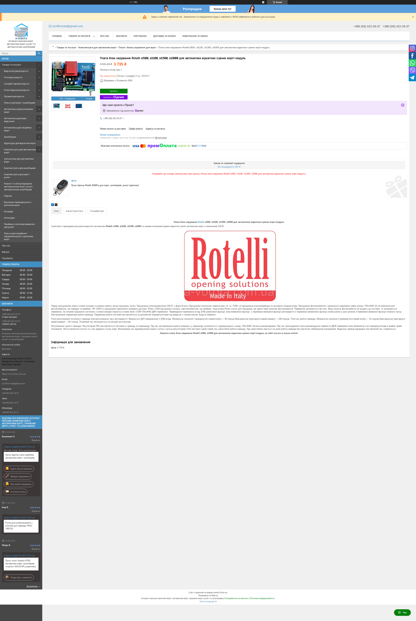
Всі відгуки (32, 586)
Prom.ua (223, 592)
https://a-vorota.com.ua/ (14, 373)
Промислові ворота (14, 96)
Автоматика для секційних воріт (18, 129)
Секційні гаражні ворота (16, 83)
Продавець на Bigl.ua (208, 595)
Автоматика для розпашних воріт (18, 110)
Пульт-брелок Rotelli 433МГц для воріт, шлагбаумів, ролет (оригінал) (105, 185)
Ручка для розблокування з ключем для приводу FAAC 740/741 (18, 526)
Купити (113, 91)
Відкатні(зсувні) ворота (16, 71)
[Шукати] (39, 53)
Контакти (121, 36)
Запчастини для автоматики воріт (19, 160)
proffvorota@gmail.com (13, 383)
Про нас (6, 245)
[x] (56, 205)
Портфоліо (7, 258)
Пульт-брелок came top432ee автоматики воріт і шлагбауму (20, 456)
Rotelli (201, 222)
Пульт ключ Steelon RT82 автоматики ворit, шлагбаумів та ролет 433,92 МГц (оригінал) (20, 563)
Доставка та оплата (164, 36)
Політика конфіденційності (262, 598)
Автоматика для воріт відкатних (15, 120)
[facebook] (52, 205)
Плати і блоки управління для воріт (137, 47)
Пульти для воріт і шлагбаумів (19, 102)
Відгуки (5, 251)
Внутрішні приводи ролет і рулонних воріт (18, 204)
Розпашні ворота (13, 77)
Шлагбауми (10, 136)
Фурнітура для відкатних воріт (20, 143)
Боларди (8, 211)
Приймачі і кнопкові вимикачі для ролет (19, 225)
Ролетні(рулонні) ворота (16, 90)
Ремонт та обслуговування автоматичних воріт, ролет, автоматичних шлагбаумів (18, 186)
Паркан (8, 195)
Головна (57, 36)
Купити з (108, 97)
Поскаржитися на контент (236, 598)
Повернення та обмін (195, 36)
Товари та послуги (11, 64)
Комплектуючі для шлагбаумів (19, 168)
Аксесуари (9, 217)
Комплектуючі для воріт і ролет (17, 176)
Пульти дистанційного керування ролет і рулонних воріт (18, 236)
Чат (405, 612)
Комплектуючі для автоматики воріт (20, 151)
